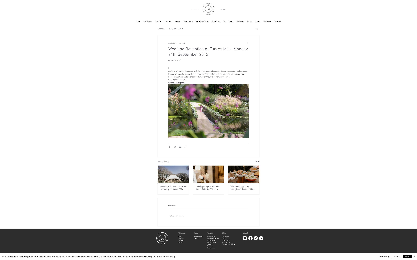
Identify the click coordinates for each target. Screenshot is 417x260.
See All (257, 161)
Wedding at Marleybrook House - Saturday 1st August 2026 (173, 188)
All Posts (161, 29)
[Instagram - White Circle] (261, 238)
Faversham (223, 9)
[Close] (414, 256)
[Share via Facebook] (169, 147)
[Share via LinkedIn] (180, 147)
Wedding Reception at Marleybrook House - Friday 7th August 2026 (242, 188)
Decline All (396, 256)
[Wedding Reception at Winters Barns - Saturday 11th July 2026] (208, 174)
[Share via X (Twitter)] (175, 147)
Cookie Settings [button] (384, 256)
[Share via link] (185, 147)
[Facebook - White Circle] (250, 238)
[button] (257, 29)
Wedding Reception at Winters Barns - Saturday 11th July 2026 (207, 188)
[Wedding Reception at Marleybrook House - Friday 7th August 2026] (243, 174)
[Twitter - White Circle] (256, 238)
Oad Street (210, 246)
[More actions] (247, 43)
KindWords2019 (176, 29)
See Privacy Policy (168, 256)
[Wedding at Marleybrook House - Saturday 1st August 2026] (173, 174)
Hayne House (211, 240)
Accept (407, 256)
